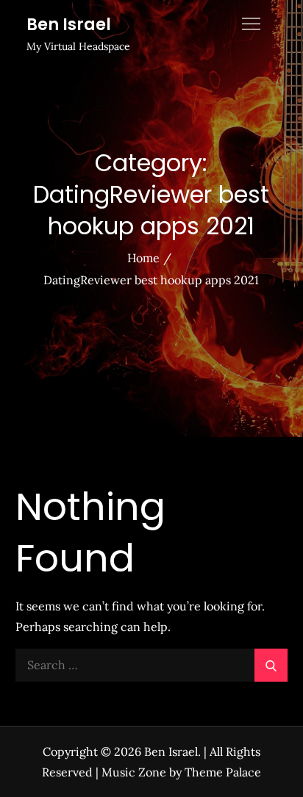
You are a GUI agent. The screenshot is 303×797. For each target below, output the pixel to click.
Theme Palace (223, 772)
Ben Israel (68, 24)
